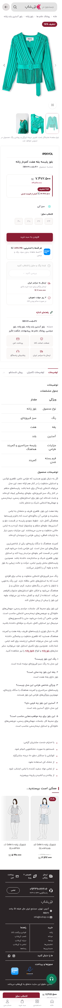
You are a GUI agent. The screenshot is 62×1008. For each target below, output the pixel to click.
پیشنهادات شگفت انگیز (19, 331)
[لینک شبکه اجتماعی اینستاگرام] (13, 956)
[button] (55, 65)
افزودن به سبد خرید (29, 237)
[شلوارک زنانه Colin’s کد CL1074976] (15, 818)
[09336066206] (51, 890)
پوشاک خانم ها (43, 16)
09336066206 (38, 889)
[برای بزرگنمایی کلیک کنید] (52, 105)
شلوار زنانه (29, 651)
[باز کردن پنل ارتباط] (51, 979)
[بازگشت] (6, 7)
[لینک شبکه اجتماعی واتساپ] (9, 956)
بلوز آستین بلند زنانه (13, 16)
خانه (55, 16)
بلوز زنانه (29, 16)
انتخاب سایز (47, 214)
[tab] (53, 372)
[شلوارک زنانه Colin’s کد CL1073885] (45, 818)
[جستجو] (15, 7)
